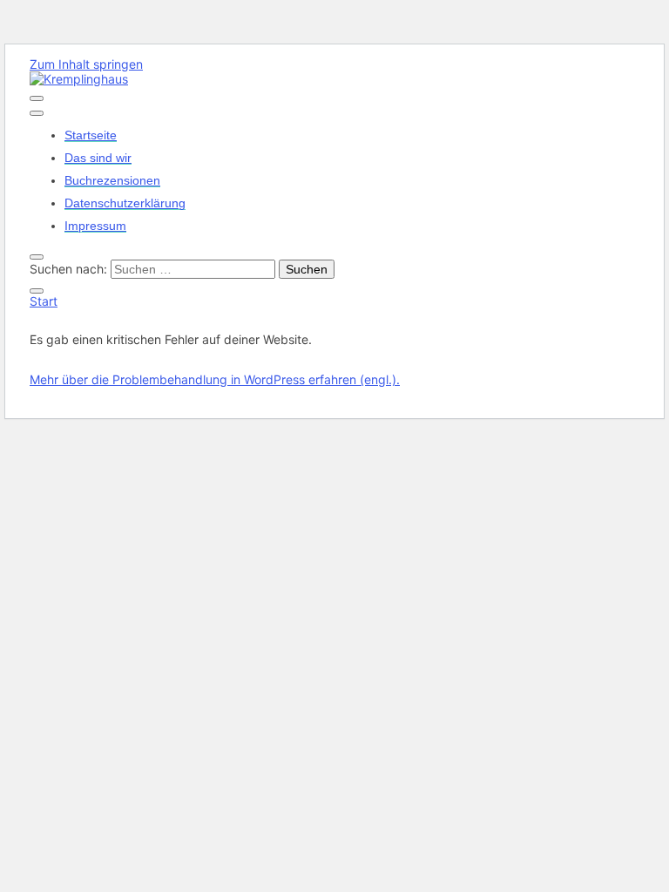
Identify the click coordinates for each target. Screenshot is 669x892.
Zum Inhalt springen (86, 64)
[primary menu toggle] (37, 98)
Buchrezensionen (112, 180)
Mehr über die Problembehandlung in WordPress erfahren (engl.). (215, 379)
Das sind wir (98, 158)
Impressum (95, 226)
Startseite (90, 135)
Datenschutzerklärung (125, 203)
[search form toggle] (37, 257)
